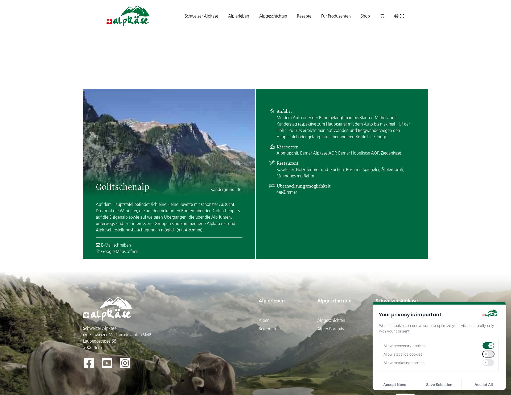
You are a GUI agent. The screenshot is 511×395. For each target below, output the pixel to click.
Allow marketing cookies (404, 362)
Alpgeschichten (334, 301)
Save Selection (439, 384)
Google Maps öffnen (119, 251)
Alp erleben (272, 301)
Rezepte (304, 16)
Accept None (394, 384)
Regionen (267, 328)
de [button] (401, 16)
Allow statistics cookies (403, 354)
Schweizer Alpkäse (397, 301)
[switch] (488, 345)
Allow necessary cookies (405, 345)
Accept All (484, 384)
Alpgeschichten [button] (273, 16)
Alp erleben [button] (238, 16)
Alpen (264, 320)
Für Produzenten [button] (336, 16)
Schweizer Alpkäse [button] (201, 16)
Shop (365, 16)
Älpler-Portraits (330, 328)
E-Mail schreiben (115, 245)
